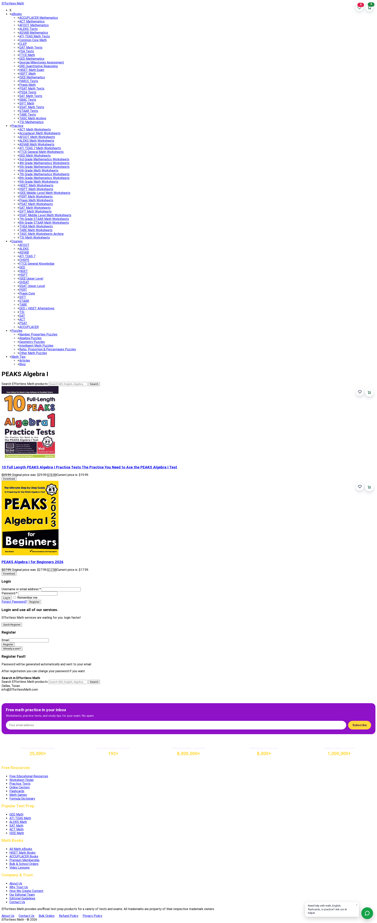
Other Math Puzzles (33, 353)
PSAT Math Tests (31, 88)
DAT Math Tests (30, 47)
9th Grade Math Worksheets (38, 182)
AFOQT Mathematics (34, 25)
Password (9, 593)
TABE (23, 304)
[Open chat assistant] (367, 913)
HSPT (23, 275)
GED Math (16, 814)
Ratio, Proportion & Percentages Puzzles (47, 349)
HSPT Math (27, 73)
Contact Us (17, 902)
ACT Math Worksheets (35, 129)
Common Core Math (33, 40)
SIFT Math (26, 103)
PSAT (23, 323)
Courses (17, 241)
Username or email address (21, 589)
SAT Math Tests (30, 96)
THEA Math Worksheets (36, 226)
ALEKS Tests (28, 29)
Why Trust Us (18, 887)
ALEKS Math (18, 822)
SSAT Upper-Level (32, 286)
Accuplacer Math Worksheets (39, 133)
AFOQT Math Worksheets (37, 137)
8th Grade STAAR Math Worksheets (44, 223)
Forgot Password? (14, 602)
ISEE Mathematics (32, 77)
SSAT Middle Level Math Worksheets (45, 215)
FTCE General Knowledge (36, 264)
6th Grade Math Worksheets (38, 170)
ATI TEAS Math (20, 818)
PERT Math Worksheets (36, 196)
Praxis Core (27, 293)
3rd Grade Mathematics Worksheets (44, 159)
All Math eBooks (20, 849)
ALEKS (24, 249)
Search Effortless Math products (25, 384)
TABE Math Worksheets (35, 230)
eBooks (16, 14)
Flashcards (16, 791)
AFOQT (24, 245)
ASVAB (24, 252)
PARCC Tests (28, 81)
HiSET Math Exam (31, 70)
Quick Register (11, 624)
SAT (22, 316)
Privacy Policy (92, 916)
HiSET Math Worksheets (36, 185)
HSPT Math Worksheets (36, 189)
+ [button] (10, 14)
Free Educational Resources (28, 776)
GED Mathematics (31, 59)
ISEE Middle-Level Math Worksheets (44, 193)
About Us (15, 883)
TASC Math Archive (32, 118)
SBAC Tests (27, 100)
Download (9, 478)
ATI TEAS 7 (27, 256)
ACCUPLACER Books (23, 856)
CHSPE (24, 260)
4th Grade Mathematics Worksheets (44, 163)
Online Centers (19, 787)
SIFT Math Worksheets (35, 211)
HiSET (23, 271)
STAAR (24, 301)
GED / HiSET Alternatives (36, 308)
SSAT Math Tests (31, 107)
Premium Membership (24, 860)
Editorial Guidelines (22, 898)
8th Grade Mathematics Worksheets (44, 178)
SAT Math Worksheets (35, 208)
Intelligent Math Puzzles (36, 345)
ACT (22, 319)
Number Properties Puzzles (38, 334)
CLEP (23, 44)
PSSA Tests (27, 92)
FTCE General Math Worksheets (41, 152)
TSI (21, 312)
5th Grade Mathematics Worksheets (44, 167)
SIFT (22, 297)
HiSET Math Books (22, 853)
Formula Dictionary (22, 798)
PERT (23, 290)
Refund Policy (68, 916)
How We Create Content (26, 891)
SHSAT (24, 282)
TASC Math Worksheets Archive (41, 234)
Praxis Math (27, 85)
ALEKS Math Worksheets (36, 141)
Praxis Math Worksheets (36, 200)
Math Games (18, 795)
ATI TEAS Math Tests (34, 36)
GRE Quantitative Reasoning (38, 66)
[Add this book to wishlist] (360, 392)
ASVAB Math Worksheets (36, 144)
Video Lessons (19, 867)
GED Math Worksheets (35, 155)
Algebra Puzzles (30, 338)
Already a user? (12, 648)
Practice (17, 126)
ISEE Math (16, 833)
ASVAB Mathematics (33, 33)
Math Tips (18, 357)
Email (5, 640)
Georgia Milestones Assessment (41, 62)
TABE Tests (27, 114)
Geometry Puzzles (32, 342)
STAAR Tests (28, 111)
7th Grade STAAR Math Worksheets (44, 219)
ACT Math (16, 829)
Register (34, 601)
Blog (22, 364)
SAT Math (16, 826)
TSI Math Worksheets (34, 237)
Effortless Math (13, 3)
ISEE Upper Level (31, 278)
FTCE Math (27, 55)
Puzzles (16, 331)
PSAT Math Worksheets (36, 204)
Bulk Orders (47, 916)
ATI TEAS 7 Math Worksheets (40, 148)
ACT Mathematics (32, 21)
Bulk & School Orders (23, 864)
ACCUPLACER (29, 327)
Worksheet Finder (21, 780)
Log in (6, 597)
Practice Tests (19, 784)
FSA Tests (26, 51)
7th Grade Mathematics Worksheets (44, 174)
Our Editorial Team (22, 895)
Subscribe (359, 725)
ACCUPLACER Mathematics (38, 18)
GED (22, 267)
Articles (24, 360)
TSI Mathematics (31, 122)
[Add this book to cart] (369, 392)
